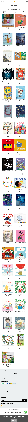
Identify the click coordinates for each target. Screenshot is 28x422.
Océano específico (7, 62)
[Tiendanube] (14, 409)
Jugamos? (7, 189)
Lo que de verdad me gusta (7, 276)
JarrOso (7, 27)
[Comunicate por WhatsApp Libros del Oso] (25, 412)
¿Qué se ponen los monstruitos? (20, 153)
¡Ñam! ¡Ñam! (8, 329)
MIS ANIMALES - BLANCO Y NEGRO (7, 170)
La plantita (20, 294)
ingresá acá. (21, 412)
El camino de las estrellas (20, 117)
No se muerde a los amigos (20, 134)
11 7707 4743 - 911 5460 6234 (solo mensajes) (11, 389)
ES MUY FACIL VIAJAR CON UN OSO (7, 45)
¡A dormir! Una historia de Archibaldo (7, 312)
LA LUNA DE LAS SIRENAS (20, 45)
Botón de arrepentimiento (14, 413)
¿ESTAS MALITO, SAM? (7, 259)
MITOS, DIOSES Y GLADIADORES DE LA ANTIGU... (20, 82)
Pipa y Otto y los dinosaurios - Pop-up (20, 28)
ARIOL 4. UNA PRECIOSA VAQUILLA (20, 242)
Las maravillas (20, 189)
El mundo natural (7, 134)
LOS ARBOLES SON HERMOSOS (20, 347)
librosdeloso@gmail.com (7, 391)
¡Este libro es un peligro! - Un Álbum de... (7, 82)
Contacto (15, 376)
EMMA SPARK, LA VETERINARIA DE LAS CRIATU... (7, 100)
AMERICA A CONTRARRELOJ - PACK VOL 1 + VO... (20, 63)
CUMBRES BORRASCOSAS (8, 117)
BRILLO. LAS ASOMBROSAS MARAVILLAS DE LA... (7, 207)
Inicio (2, 373)
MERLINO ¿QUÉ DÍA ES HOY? (7, 225)
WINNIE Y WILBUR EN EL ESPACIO (20, 170)
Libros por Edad (16, 373)
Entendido (14, 420)
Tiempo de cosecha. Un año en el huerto (7, 365)
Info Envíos (3, 378)
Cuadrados (8, 152)
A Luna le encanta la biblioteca (20, 311)
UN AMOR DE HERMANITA (20, 276)
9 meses (20, 225)
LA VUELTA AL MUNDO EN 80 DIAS (20, 99)
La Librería (3, 376)
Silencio (7, 347)
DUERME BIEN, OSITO (20, 329)
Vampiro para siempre (20, 206)
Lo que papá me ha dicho (8, 294)
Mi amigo (20, 259)
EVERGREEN (7, 242)
